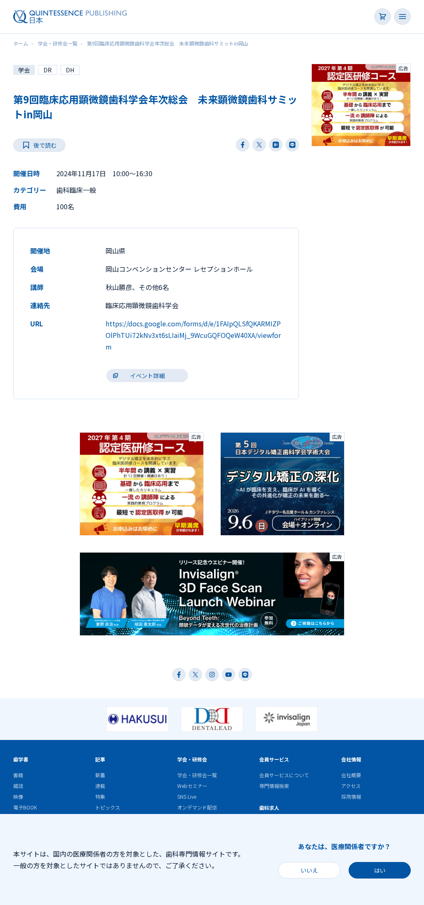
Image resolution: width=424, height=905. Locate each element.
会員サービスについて (284, 774)
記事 (100, 759)
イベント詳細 (147, 375)
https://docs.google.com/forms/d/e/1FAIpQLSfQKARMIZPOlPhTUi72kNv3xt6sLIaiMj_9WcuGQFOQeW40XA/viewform (193, 335)
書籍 (18, 774)
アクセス (351, 785)
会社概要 (351, 774)
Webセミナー (192, 785)
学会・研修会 (192, 759)
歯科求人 (269, 807)
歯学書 (20, 759)
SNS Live (186, 796)
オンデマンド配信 (197, 807)
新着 (100, 774)
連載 (100, 785)
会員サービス (274, 759)
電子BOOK (25, 807)
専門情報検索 (274, 785)
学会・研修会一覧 (197, 774)
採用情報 (351, 796)
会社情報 (351, 759)
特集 (100, 796)
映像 (18, 796)
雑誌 (18, 785)
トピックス (107, 807)
